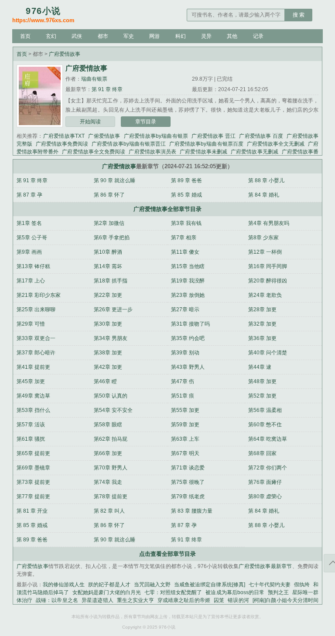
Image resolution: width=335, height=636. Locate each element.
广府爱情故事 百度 (261, 136)
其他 (232, 36)
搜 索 (298, 15)
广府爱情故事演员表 (152, 152)
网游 (154, 36)
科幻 (180, 36)
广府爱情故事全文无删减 (276, 144)
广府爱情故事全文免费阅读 (93, 152)
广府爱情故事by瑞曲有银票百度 (206, 144)
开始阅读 (90, 122)
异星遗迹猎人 (97, 600)
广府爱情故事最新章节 (265, 566)
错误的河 (238, 600)
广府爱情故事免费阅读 (62, 144)
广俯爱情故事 (104, 136)
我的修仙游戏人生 (64, 585)
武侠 (77, 36)
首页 (25, 36)
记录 (258, 36)
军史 (128, 36)
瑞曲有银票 (94, 79)
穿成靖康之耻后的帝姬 (183, 600)
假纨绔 (302, 585)
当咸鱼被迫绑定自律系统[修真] (209, 585)
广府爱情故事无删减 (254, 152)
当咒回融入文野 (152, 585)
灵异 (206, 36)
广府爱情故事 (64, 54)
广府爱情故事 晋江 (213, 136)
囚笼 (219, 600)
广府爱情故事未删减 (203, 152)
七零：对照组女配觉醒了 (173, 592)
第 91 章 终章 (107, 89)
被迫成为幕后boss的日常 (234, 592)
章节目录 (145, 122)
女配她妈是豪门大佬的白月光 (106, 592)
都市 (103, 36)
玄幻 (51, 36)
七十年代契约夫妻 (270, 585)
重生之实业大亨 (135, 600)
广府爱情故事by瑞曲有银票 (156, 136)
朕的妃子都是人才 (109, 585)
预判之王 (278, 592)
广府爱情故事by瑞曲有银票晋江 (129, 144)
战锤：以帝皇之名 (57, 600)
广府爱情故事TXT (64, 136)
